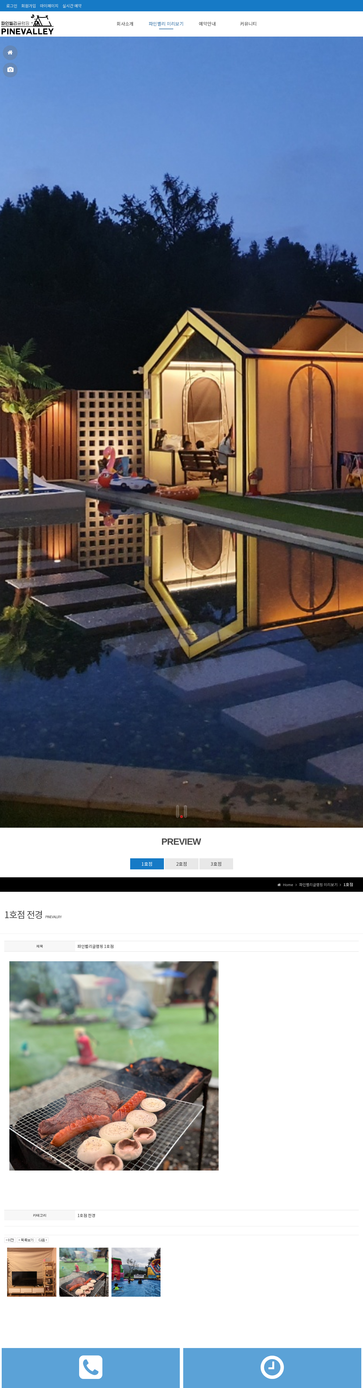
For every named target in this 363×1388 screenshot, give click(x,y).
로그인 (11, 6)
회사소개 (125, 23)
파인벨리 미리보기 (166, 23)
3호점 (216, 863)
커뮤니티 (248, 23)
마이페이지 (49, 6)
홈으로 (10, 52)
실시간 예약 (72, 6)
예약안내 (207, 23)
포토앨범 (10, 70)
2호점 (181, 863)
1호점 (147, 863)
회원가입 (28, 6)
